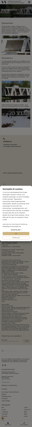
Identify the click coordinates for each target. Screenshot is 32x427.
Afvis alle (16, 237)
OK (16, 233)
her (20, 226)
